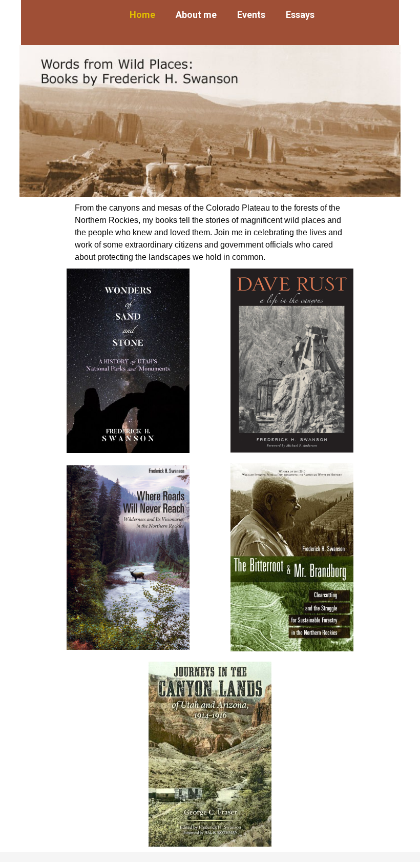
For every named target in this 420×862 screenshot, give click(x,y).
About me (196, 14)
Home (142, 14)
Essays (300, 14)
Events (251, 14)
